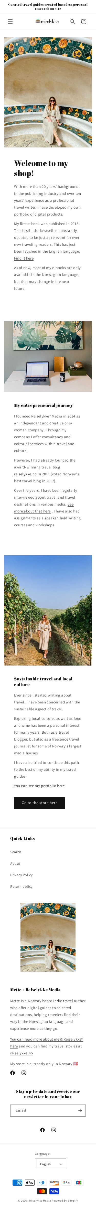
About (15, 863)
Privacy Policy (21, 875)
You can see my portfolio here (39, 785)
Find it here (24, 258)
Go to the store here (40, 802)
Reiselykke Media (39, 1200)
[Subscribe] (80, 1111)
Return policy (21, 886)
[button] (10, 21)
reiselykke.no (25, 474)
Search (16, 852)
